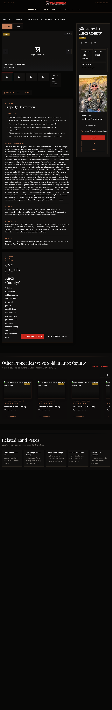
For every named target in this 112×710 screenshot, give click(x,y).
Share (85, 43)
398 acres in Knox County (15, 406)
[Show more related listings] (107, 375)
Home (4, 19)
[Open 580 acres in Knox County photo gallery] (37, 51)
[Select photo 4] (43, 77)
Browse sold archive (100, 367)
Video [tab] (18, 26)
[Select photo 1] (7, 77)
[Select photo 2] (19, 77)
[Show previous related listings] (102, 375)
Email (94, 149)
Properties (17, 19)
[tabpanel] (37, 59)
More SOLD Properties (57, 336)
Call (94, 138)
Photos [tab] (7, 26)
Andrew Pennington (92, 119)
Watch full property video (18, 92)
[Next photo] (69, 51)
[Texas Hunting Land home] (56, 3)
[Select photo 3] (31, 77)
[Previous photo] (5, 51)
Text (94, 143)
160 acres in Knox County (49, 406)
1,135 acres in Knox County (83, 406)
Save (94, 43)
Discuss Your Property (32, 336)
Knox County (33, 19)
